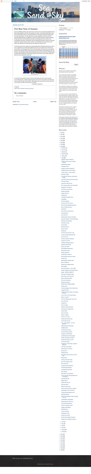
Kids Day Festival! (65, 174)
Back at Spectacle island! (66, 278)
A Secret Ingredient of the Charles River (69, 288)
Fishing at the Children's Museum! (68, 417)
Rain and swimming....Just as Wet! (68, 268)
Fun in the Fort (64, 215)
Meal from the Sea (65, 226)
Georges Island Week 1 (66, 407)
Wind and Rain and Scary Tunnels (68, 256)
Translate (69, 29)
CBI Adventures (64, 409)
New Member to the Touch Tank (67, 390)
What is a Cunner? (65, 297)
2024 (62, 132)
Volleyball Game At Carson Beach (68, 170)
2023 (62, 134)
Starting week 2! (64, 352)
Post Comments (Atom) (23, 104)
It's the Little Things (65, 341)
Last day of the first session (67, 203)
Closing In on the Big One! (66, 333)
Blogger (51, 464)
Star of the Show (64, 384)
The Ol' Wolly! (64, 224)
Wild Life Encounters (65, 250)
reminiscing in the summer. (66, 348)
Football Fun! (64, 303)
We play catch (64, 286)
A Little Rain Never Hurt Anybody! (68, 335)
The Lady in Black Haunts (66, 403)
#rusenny (26, 88)
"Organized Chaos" (65, 290)
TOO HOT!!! (63, 209)
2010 (62, 446)
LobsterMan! (63, 199)
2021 (62, 138)
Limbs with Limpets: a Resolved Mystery (69, 219)
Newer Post (16, 101)
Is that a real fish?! (65, 411)
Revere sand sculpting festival (67, 264)
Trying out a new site (65, 240)
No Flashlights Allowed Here (67, 248)
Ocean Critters (64, 310)
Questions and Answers (66, 244)
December (64, 147)
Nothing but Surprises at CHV (67, 339)
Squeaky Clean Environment (67, 307)
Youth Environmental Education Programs (69, 118)
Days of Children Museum (66, 207)
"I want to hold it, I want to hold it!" (68, 172)
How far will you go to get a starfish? (68, 388)
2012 (62, 442)
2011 (62, 444)
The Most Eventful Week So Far (68, 392)
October (63, 151)
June (63, 421)
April (63, 425)
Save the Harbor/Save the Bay (64, 74)
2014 (62, 438)
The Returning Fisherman (66, 367)
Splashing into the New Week (67, 325)
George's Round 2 (65, 193)
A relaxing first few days (66, 329)
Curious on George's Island (66, 405)
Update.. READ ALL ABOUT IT (67, 272)
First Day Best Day (65, 378)
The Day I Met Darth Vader (66, 359)
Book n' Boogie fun (65, 262)
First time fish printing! (66, 280)
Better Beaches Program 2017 (67, 260)
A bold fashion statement (66, 254)
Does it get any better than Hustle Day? (69, 185)
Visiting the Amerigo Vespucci (67, 242)
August (63, 155)
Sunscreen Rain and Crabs (66, 331)
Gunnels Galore (64, 228)
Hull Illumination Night (65, 164)
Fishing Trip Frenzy (65, 252)
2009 (62, 447)
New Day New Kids (65, 394)
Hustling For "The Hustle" (66, 187)
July (63, 157)
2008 (62, 449)
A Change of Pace (65, 166)
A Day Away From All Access (67, 401)
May (63, 423)
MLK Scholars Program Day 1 (67, 211)
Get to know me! (64, 236)
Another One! (64, 258)
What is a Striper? (65, 314)
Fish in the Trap (64, 301)
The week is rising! (65, 222)
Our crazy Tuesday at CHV (66, 361)
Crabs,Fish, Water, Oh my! (66, 183)
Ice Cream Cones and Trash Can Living (69, 179)
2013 (62, 440)
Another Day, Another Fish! (66, 318)
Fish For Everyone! (65, 201)
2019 (62, 142)
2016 (62, 434)
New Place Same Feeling (66, 220)
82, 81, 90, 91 (64, 350)
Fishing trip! (63, 230)
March (63, 427)
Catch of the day (64, 312)
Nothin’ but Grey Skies (66, 386)
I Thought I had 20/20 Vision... (67, 197)
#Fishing (22, 88)
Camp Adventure (64, 213)
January (63, 431)
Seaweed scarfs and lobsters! (67, 159)
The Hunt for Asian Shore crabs (67, 232)
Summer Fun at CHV (65, 415)
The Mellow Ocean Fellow (66, 369)
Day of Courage (64, 305)
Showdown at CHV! (65, 413)
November (64, 149)
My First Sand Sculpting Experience (68, 205)
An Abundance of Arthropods (67, 399)
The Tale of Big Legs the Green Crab (68, 299)
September (64, 153)
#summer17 (31, 88)
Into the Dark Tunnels (65, 320)
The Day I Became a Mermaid (67, 238)
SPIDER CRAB (64, 327)
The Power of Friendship (66, 346)
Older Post (53, 101)
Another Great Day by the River (67, 337)
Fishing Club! (64, 195)
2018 (62, 144)
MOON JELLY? (64, 380)
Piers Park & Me (64, 363)
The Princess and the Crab (66, 189)
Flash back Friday (65, 181)
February (63, 429)
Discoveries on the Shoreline (67, 373)
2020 (62, 140)
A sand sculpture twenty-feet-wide (68, 234)
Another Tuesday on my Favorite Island (69, 270)
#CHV (19, 88)
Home (34, 101)
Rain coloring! (64, 371)
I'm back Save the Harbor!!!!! (67, 365)
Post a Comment (19, 95)
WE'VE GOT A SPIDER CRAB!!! (68, 284)
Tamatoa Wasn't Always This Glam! (68, 217)
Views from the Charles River (67, 309)
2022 (62, 136)
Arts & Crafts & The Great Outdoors (68, 295)
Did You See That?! (65, 246)
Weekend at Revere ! (65, 282)
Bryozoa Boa (64, 357)
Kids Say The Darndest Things (67, 274)
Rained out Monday (65, 191)
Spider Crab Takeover (65, 382)
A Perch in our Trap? (65, 316)
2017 (62, 146)
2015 (62, 436)
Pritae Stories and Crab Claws (67, 276)
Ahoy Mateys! (64, 266)
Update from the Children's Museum (68, 419)
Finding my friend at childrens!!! (67, 168)
